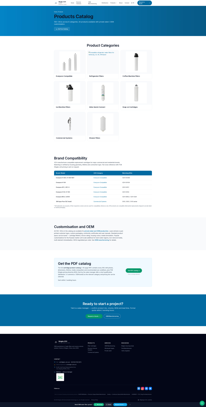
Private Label (108, 350)
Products (112, 3)
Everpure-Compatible (100, 178)
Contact (127, 3)
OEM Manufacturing (92, 2)
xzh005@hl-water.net (71, 364)
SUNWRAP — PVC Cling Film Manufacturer (142, 394)
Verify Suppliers (125, 350)
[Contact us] (202, 403)
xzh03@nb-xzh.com (64, 362)
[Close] (130, 404)
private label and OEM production (96, 231)
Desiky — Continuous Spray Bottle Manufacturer (118, 394)
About (120, 3)
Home (72, 3)
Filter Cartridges (92, 346)
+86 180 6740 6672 (76, 362)
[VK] (150, 388)
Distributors (105, 3)
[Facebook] (146, 388)
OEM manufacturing (102, 240)
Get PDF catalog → (134, 270)
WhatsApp (100, 404)
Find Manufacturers (126, 348)
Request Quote (119, 404)
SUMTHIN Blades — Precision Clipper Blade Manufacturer (92, 394)
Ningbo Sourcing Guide (127, 346)
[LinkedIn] (138, 388)
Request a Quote (142, 2)
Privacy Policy (94, 399)
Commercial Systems (100, 201)
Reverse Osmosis (78, 2)
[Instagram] (142, 388)
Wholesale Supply (109, 348)
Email (109, 404)
